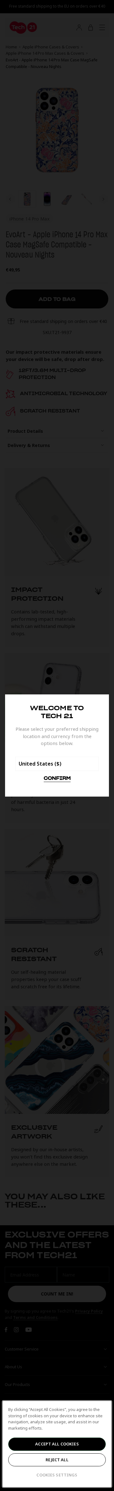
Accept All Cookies (57, 1444)
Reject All (57, 1460)
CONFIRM (57, 778)
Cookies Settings (56, 1475)
